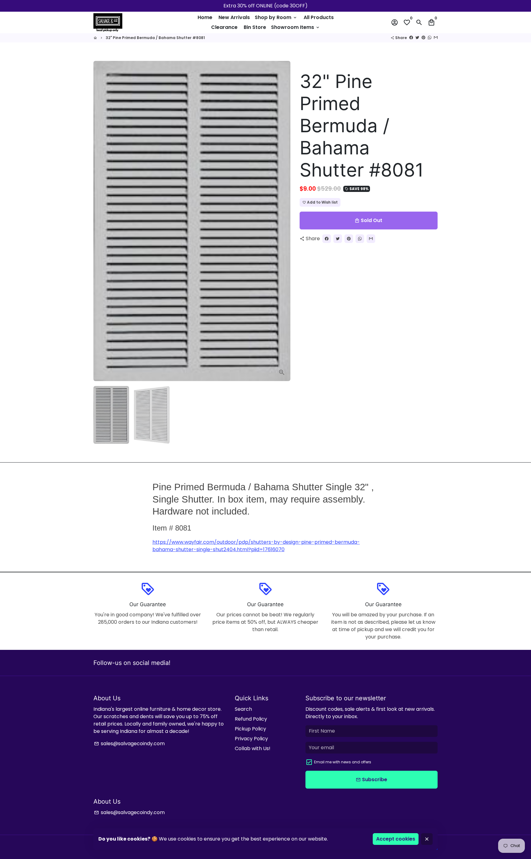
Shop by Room (276, 17)
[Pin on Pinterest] (423, 37)
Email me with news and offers (342, 762)
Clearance (224, 27)
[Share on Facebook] (411, 37)
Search (243, 709)
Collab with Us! (252, 748)
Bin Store (255, 27)
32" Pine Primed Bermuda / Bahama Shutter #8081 (155, 37)
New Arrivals (234, 17)
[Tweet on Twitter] (417, 37)
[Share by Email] (436, 37)
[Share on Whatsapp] (429, 37)
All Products (319, 17)
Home (205, 17)
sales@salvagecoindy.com (129, 743)
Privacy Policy (251, 738)
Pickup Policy (250, 728)
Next (282, 221)
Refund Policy (251, 718)
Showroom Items (295, 27)
